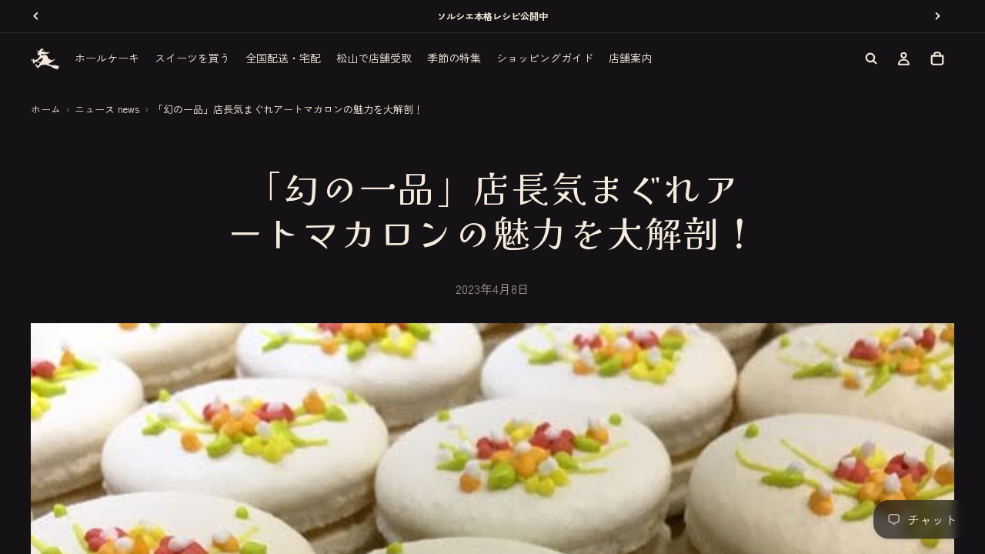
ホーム (46, 109)
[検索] (871, 58)
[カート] (937, 58)
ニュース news (107, 109)
